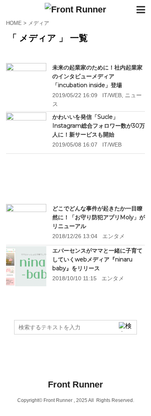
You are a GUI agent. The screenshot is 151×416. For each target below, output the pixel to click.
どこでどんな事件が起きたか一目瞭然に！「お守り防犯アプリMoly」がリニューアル (98, 217)
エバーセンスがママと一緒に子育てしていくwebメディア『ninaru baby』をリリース (97, 259)
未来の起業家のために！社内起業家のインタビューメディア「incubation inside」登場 (97, 76)
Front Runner (75, 384)
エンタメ (113, 236)
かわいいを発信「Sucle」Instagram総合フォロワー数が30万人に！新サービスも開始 (98, 125)
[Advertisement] (75, 179)
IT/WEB (112, 95)
